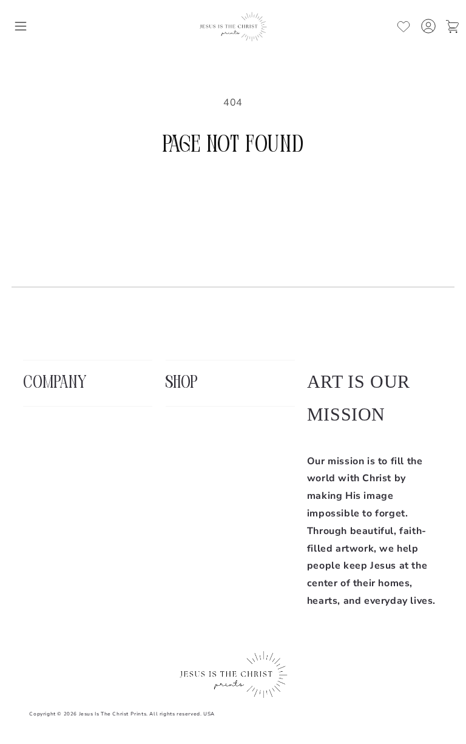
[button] (21, 26)
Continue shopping (233, 200)
